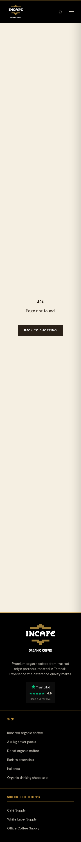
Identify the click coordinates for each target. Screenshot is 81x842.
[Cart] (60, 11)
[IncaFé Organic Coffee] (15, 11)
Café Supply (16, 810)
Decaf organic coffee (23, 751)
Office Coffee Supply (23, 828)
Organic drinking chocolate (27, 778)
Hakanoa (13, 769)
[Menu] (71, 12)
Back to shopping (40, 330)
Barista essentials (20, 760)
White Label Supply (22, 819)
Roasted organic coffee (25, 733)
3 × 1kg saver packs (21, 742)
